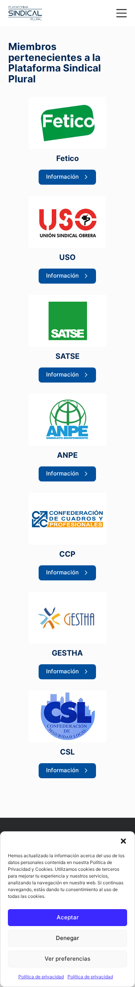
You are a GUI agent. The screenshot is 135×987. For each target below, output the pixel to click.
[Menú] (121, 13)
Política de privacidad (41, 976)
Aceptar (68, 917)
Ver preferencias (67, 958)
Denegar (67, 937)
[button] (123, 841)
